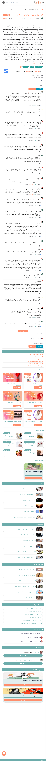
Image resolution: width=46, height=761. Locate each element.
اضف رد (34, 105)
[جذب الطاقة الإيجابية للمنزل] (19, 453)
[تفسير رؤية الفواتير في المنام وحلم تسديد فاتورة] (19, 436)
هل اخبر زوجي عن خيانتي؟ (38, 356)
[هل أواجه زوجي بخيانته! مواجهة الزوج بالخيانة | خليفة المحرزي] (33, 415)
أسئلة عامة (5, 411)
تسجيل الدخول (8, 2)
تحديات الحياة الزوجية (36, 9)
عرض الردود (31, 115)
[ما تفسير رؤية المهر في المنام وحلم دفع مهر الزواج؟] (40, 436)
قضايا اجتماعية (6, 441)
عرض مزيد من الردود (23, 331)
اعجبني (38, 105)
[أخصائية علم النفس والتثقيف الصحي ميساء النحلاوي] (42, 92)
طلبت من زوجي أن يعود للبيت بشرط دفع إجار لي (18, 9)
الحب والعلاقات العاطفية (28, 441)
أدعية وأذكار (5, 392)
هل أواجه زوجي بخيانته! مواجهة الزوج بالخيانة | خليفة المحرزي (33, 422)
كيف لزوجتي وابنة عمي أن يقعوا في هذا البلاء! (35, 361)
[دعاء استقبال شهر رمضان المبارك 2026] (12, 396)
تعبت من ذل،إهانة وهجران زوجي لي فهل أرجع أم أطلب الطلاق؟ (32, 359)
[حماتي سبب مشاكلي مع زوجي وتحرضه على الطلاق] (33, 396)
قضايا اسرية (30, 9)
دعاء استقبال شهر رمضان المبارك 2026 (13, 402)
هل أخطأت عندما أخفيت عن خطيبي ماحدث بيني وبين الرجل (32, 363)
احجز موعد (22, 655)
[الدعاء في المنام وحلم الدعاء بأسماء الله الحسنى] (40, 453)
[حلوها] (43, 2)
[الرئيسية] (42, 9)
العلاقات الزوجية (6, 373)
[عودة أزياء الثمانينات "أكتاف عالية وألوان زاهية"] (12, 415)
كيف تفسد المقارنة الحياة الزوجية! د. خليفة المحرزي (34, 384)
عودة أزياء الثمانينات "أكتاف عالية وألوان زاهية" (12, 421)
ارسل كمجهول (32, 88)
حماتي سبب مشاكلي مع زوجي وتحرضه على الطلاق (34, 403)
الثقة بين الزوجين (27, 411)
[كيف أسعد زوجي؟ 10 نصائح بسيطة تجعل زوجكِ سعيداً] (12, 377)
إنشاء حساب (15, 2)
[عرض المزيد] (21, 67)
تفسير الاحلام (26, 433)
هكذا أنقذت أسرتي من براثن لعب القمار (36, 354)
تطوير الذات (5, 450)
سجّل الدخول (40, 88)
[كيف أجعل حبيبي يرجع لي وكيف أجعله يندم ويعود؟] (40, 444)
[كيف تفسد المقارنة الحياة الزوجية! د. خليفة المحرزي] (33, 377)
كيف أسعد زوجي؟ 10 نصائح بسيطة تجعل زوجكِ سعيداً (13, 384)
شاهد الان (37, 387)
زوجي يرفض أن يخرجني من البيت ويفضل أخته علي (34, 366)
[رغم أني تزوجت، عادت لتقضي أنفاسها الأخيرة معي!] (19, 444)
